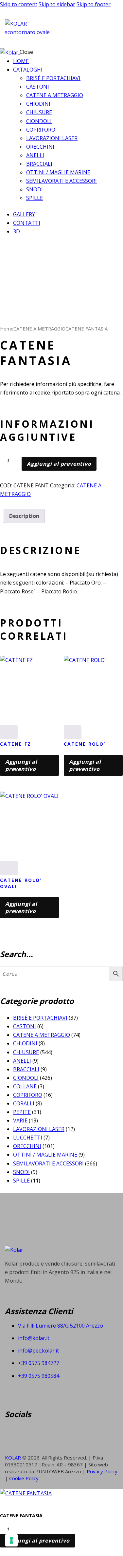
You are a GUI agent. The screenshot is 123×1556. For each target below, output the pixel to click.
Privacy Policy (102, 1471)
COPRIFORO (27, 1094)
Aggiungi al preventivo (59, 463)
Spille (21, 1180)
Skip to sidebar (57, 4)
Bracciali (26, 1069)
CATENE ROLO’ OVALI (21, 883)
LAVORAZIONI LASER (38, 1129)
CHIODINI (25, 1043)
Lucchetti (27, 1137)
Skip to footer (94, 4)
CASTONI (24, 1026)
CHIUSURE (26, 1052)
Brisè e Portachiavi (40, 1017)
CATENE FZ (15, 744)
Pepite (22, 1112)
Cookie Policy (24, 1478)
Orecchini (27, 1146)
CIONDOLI (26, 1077)
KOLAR (13, 1457)
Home (6, 328)
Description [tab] (24, 516)
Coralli (23, 1103)
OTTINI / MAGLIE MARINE (45, 1154)
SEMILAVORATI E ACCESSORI (48, 1163)
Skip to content (18, 4)
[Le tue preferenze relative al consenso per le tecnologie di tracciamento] (11, 1540)
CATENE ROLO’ (84, 744)
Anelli (22, 1060)
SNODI (21, 1172)
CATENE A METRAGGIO (39, 328)
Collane (25, 1086)
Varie (20, 1120)
